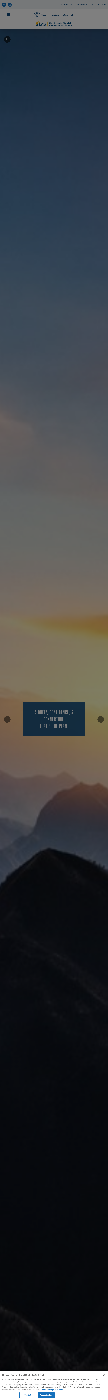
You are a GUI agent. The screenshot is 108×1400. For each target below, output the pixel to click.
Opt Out (27, 1395)
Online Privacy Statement (52, 1390)
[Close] (104, 1375)
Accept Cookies (46, 1395)
